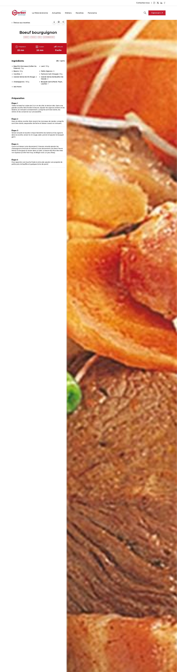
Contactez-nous (143, 3)
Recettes (80, 13)
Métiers (68, 13)
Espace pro (156, 13)
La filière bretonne (40, 13)
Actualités (56, 13)
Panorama (92, 13)
